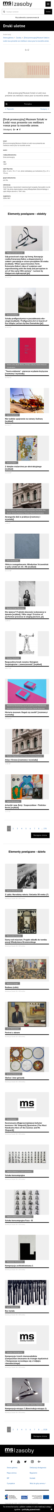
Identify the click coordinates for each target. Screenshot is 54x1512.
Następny (43, 109)
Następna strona (40, 835)
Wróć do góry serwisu (38, 1483)
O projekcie (11, 1483)
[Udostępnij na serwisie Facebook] (19, 129)
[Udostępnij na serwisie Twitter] (18, 129)
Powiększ (28, 104)
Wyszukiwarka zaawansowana (26, 17)
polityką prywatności (31, 1509)
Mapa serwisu (12, 1473)
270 (45, 828)
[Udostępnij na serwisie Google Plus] (14, 129)
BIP (8, 1478)
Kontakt (32, 1478)
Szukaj (48, 12)
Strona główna (8, 38)
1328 (45, 1429)
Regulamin (33, 1473)
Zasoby (19, 38)
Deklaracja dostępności (38, 1468)
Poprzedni (10, 109)
